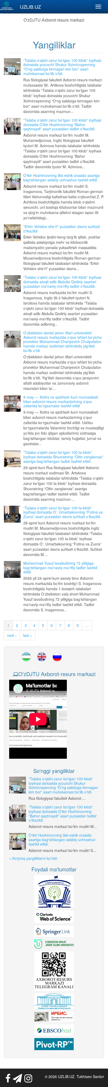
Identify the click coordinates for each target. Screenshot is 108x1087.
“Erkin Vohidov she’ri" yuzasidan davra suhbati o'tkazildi (61, 229)
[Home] (6, 6)
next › (12, 635)
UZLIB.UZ (30, 6)
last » (27, 635)
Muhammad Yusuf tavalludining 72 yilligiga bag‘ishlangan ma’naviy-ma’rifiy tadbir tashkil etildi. (60, 567)
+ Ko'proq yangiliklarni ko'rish (33, 858)
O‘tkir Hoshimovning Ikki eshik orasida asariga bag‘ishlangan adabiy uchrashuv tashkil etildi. (61, 177)
